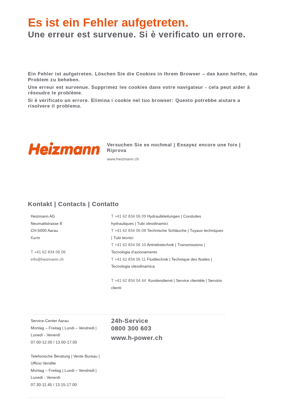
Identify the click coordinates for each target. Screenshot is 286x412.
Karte (35, 237)
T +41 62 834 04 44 (128, 280)
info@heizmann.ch (47, 259)
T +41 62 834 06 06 (48, 252)
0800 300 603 (131, 328)
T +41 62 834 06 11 (128, 259)
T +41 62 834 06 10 (128, 244)
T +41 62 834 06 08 (128, 230)
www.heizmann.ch (123, 159)
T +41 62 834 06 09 (128, 216)
